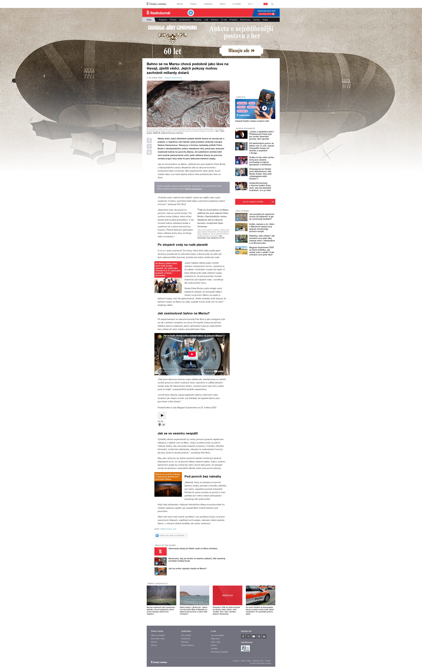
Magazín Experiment (173, 78)
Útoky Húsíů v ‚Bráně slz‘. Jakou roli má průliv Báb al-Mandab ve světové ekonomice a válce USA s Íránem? (193, 610)
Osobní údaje (246, 661)
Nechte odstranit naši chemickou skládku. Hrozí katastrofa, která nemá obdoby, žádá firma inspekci (161, 610)
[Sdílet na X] (149, 146)
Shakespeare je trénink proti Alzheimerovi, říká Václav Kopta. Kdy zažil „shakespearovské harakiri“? (260, 174)
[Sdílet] (164, 424)
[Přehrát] (162, 415)
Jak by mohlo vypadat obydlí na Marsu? (187, 568)
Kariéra (214, 645)
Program (193, 4)
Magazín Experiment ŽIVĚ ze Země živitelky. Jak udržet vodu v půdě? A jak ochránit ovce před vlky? (261, 251)
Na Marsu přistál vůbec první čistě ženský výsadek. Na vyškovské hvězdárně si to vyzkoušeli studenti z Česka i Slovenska (167, 269)
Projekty (234, 19)
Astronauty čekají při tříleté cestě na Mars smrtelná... (193, 548)
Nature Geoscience (193, 189)
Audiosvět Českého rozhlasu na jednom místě (252, 121)
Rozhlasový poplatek (219, 652)
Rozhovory (245, 19)
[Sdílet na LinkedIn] (149, 152)
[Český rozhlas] (156, 4)
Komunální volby (158, 639)
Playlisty (197, 19)
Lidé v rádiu (215, 642)
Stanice (222, 4)
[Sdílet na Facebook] (149, 140)
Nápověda (215, 639)
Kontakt (214, 649)
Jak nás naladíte (217, 635)
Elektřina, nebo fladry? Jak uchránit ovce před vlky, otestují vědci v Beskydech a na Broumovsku (262, 239)
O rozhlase (237, 4)
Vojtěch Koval (166, 529)
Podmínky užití (258, 661)
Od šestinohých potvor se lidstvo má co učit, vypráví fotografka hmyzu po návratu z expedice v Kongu (261, 148)
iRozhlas (180, 4)
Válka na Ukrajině (158, 635)
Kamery (214, 19)
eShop (153, 645)
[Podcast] (160, 424)
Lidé (206, 19)
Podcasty (185, 642)
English (268, 661)
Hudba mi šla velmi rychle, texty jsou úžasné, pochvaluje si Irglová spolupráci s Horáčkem (261, 161)
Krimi (251, 103)
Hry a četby (241, 103)
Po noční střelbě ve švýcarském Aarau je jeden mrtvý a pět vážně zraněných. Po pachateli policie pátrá (260, 610)
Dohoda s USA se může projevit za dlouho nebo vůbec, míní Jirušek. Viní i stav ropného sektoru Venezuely (226, 610)
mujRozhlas (208, 4)
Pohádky (240, 107)
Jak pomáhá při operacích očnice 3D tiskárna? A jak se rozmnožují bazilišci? (261, 216)
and (174, 529)
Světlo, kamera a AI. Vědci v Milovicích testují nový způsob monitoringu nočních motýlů (261, 228)
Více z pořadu (242, 211)
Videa (265, 19)
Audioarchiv (185, 19)
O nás (224, 19)
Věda (149, 19)
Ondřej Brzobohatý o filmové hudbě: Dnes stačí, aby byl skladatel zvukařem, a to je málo (260, 186)
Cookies (236, 661)
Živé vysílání (241, 111)
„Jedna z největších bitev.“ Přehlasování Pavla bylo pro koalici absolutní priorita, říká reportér (262, 135)
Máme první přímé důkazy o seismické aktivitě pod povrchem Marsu (167, 476)
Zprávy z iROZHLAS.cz (158, 584)
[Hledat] (272, 4)
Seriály (256, 19)
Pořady (173, 19)
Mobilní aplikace (187, 645)
